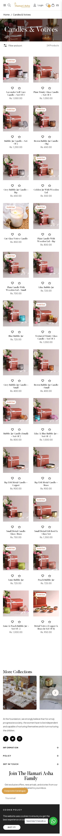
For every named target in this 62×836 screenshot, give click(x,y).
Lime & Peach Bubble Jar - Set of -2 (16, 627)
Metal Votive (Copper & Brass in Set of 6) (46, 627)
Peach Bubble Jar (46, 580)
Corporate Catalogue (15, 791)
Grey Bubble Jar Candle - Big (16, 191)
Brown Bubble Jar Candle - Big (46, 142)
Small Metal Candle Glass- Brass (15, 532)
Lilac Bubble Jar (46, 287)
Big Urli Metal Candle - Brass (46, 484)
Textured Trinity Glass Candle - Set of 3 (46, 337)
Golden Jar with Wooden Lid (46, 191)
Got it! (12, 827)
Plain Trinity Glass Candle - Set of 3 (46, 93)
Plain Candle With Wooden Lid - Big (46, 240)
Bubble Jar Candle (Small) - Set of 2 (15, 435)
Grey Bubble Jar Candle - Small (16, 386)
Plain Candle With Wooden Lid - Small (16, 288)
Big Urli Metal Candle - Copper (15, 484)
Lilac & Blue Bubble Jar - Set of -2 (46, 435)
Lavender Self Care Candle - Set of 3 (16, 93)
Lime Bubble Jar (16, 580)
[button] (55, 692)
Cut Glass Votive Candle (16, 239)
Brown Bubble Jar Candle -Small (46, 386)
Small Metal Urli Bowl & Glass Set (46, 532)
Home (6, 14)
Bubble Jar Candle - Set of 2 (15, 142)
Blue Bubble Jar (16, 336)
